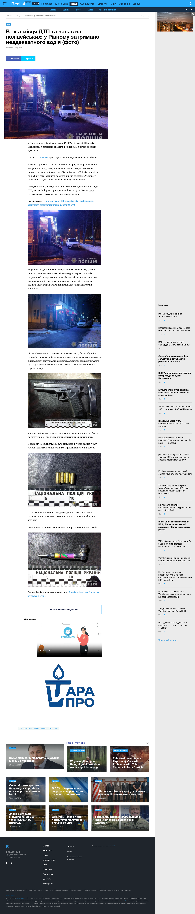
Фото (78, 9)
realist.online (123, 901)
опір (56, 728)
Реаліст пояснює (108, 9)
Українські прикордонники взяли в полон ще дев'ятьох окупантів (174, 559)
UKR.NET (112, 846)
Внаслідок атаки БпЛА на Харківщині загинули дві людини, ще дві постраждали (174, 594)
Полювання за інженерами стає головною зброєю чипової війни (174, 329)
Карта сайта (10, 896)
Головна (9, 16)
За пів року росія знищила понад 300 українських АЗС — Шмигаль (175, 407)
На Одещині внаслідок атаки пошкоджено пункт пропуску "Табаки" (172, 625)
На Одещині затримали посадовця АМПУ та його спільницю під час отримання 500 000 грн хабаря (175, 576)
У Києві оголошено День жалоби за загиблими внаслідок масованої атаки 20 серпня (174, 544)
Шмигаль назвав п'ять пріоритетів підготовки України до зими (173, 423)
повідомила (42, 157)
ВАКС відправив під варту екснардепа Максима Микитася (174, 343)
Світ (113, 3)
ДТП (20, 728)
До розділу (145, 16)
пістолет (44, 728)
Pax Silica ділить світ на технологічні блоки (170, 315)
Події (74, 3)
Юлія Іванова (30, 619)
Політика (46, 3)
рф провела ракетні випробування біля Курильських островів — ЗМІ (174, 507)
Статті (53, 9)
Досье (136, 3)
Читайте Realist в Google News (64, 609)
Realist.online (21, 898)
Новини (13, 748)
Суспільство (87, 3)
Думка (66, 9)
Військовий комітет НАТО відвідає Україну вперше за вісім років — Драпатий (174, 440)
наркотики (28, 728)
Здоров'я (124, 3)
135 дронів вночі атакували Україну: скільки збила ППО (172, 609)
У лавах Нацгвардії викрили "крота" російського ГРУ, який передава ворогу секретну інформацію (173, 489)
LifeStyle (103, 3)
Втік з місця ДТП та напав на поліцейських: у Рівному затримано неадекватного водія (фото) (42, 16)
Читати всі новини (167, 640)
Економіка (61, 3)
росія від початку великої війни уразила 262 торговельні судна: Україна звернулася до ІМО (174, 457)
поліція (36, 728)
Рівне (51, 728)
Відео (90, 9)
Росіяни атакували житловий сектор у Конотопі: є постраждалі (175, 472)
